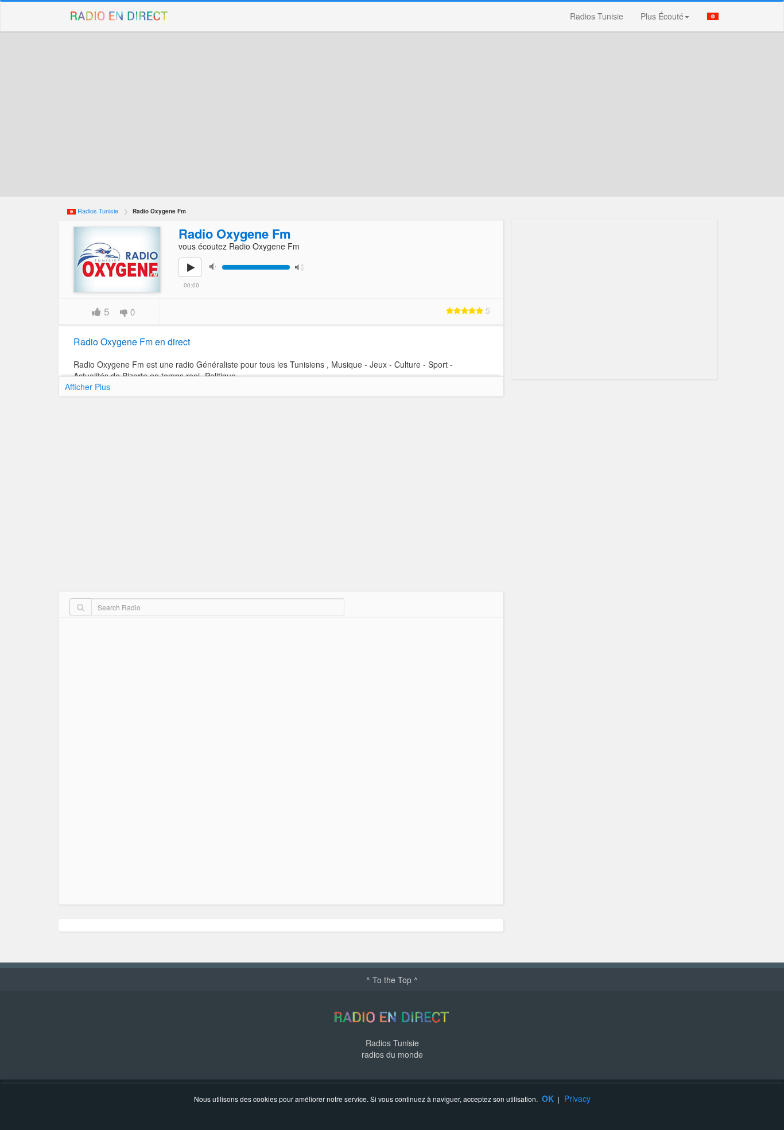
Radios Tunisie (596, 16)
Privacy (577, 1098)
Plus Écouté (662, 16)
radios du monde (392, 1054)
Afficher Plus (87, 386)
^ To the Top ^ (392, 979)
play (196, 275)
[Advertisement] (392, 114)
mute (216, 266)
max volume (302, 266)
